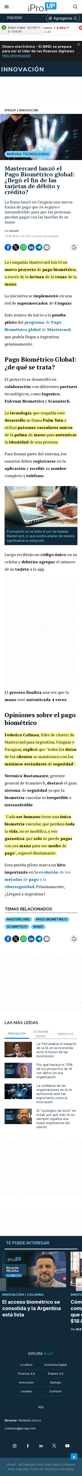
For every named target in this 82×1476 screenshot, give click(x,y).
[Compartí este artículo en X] (15, 247)
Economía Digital (55, 1364)
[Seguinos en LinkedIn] (41, 1446)
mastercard (18, 919)
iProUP (14, 231)
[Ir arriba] (74, 1456)
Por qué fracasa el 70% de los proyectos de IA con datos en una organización (54, 1071)
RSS (41, 1407)
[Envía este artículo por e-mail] (46, 247)
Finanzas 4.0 (26, 1373)
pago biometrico (51, 919)
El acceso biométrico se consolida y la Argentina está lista (31, 1308)
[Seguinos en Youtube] (67, 1446)
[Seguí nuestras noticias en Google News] (74, 247)
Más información (16, 55)
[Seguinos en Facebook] (28, 1446)
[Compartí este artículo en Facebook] (8, 247)
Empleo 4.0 (55, 1373)
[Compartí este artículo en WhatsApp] (23, 247)
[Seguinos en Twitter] (54, 1446)
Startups (55, 1382)
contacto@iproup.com (20, 1428)
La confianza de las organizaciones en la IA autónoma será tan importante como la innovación (54, 1093)
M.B (78, 1329)
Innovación (26, 1382)
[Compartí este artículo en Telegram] (39, 247)
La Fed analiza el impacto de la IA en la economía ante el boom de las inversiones (56, 1050)
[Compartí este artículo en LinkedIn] (31, 247)
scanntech (17, 927)
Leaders (26, 1391)
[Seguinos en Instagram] (15, 1446)
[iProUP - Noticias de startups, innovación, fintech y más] (41, 6)
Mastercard (58, 329)
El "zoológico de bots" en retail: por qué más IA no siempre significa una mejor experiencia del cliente (56, 1118)
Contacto (55, 1391)
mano (38, 927)
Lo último (26, 1364)
